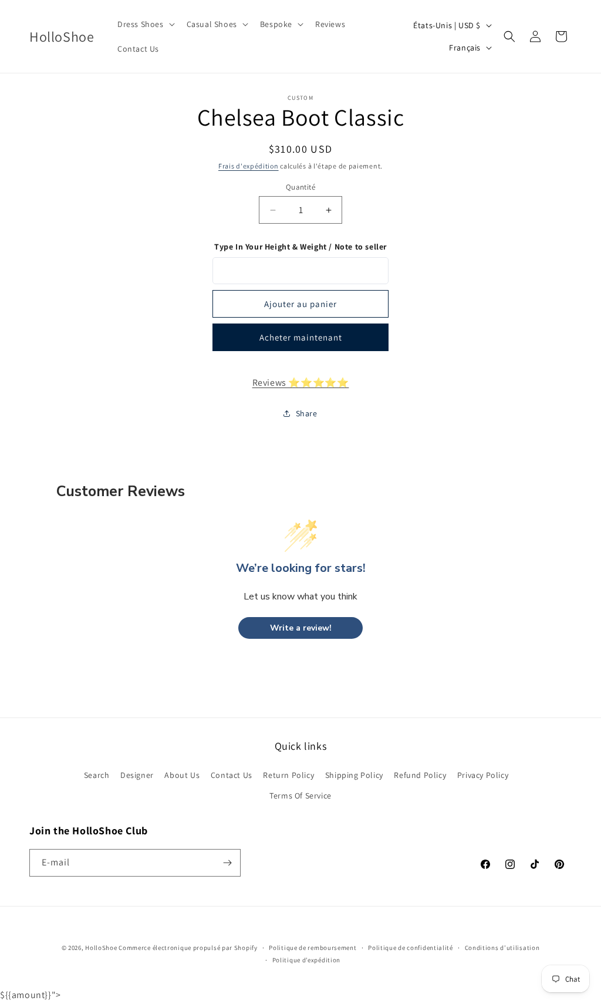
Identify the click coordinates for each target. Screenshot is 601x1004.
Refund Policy (420, 775)
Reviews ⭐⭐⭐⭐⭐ (300, 382)
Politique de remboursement (312, 948)
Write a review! (301, 628)
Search (97, 775)
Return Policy (288, 775)
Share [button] (307, 413)
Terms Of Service (300, 795)
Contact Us (231, 775)
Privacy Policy (482, 775)
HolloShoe (101, 948)
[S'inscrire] (227, 863)
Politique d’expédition (306, 960)
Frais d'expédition (248, 165)
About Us (182, 775)
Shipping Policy (354, 775)
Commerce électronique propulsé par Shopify (188, 948)
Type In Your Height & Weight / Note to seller (300, 246)
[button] (145, 24)
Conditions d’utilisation (502, 948)
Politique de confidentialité (410, 948)
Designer (137, 775)
